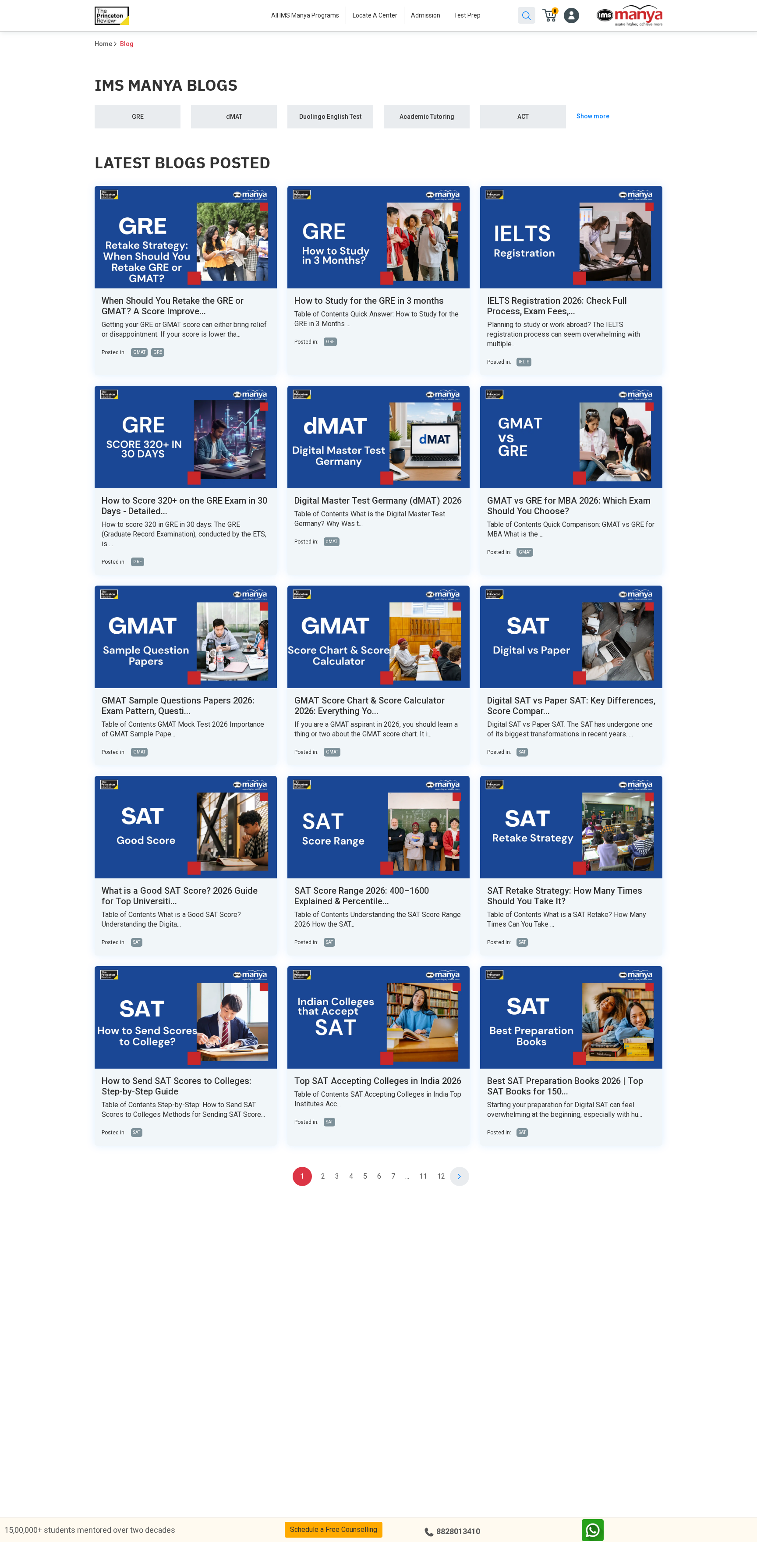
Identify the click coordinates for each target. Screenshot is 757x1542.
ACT (523, 116)
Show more (593, 116)
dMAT (234, 116)
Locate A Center (375, 15)
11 (423, 1176)
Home (103, 43)
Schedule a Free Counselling (333, 1529)
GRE (138, 116)
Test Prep (467, 15)
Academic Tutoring (427, 116)
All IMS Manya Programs (305, 15)
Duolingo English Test (330, 116)
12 (441, 1176)
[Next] (459, 1176)
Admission (425, 15)
